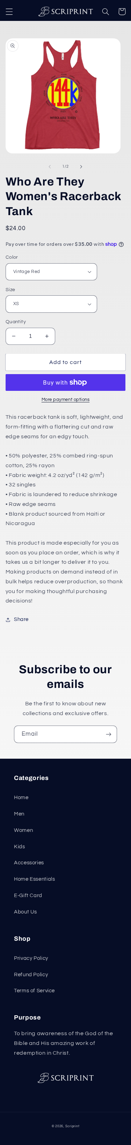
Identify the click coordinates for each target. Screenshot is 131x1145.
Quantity (16, 321)
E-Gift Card (28, 895)
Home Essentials (34, 879)
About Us (25, 912)
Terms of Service (34, 990)
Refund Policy (31, 974)
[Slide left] (49, 166)
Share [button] (21, 619)
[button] (9, 11)
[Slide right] (81, 166)
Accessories (29, 862)
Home (21, 797)
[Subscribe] (109, 734)
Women (23, 830)
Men (19, 814)
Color (12, 257)
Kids (19, 846)
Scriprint (72, 1126)
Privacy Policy (31, 958)
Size (10, 289)
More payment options (66, 399)
